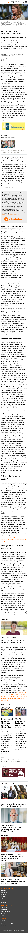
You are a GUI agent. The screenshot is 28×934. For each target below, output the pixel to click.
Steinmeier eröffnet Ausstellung (21, 708)
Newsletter (4, 909)
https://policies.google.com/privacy (10, 214)
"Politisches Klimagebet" (9, 637)
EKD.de (3, 922)
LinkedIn (3, 902)
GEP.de (3, 920)
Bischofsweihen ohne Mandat (11, 854)
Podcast (3, 913)
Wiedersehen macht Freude (10, 879)
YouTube (3, 894)
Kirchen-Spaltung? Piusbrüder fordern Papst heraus (12, 858)
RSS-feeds (4, 907)
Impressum (22, 930)
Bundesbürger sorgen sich (6, 708)
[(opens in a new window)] (13, 126)
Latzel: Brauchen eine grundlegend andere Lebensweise (11, 830)
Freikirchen (4, 926)
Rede (14, 761)
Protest (10, 761)
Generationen (4, 759)
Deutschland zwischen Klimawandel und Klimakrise (7, 723)
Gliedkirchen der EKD (7, 924)
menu (2, 2)
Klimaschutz (16, 759)
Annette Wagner (20, 54)
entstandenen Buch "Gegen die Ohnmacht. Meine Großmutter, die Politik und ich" (13, 539)
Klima (10, 759)
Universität (19, 761)
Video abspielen (15, 219)
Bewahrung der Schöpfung (7, 55)
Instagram (4, 892)
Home (2, 59)
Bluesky (3, 898)
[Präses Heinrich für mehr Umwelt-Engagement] (14, 628)
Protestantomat (5, 911)
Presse (10, 930)
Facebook (3, 890)
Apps (2, 915)
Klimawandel (4, 761)
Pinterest (3, 896)
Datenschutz (16, 930)
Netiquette (5, 930)
